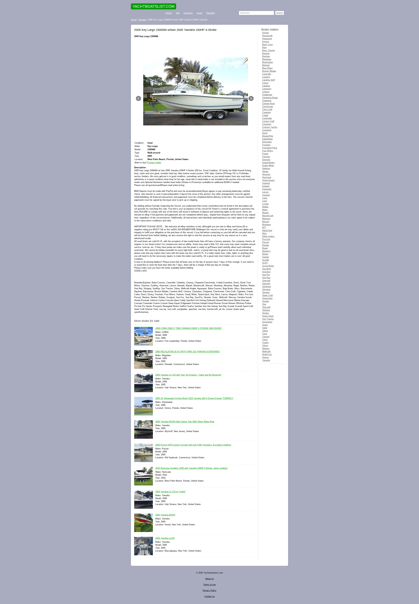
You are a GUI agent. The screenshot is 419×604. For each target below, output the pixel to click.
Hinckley (266, 174)
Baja (264, 47)
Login (199, 13)
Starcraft (266, 307)
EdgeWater (267, 139)
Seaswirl (266, 283)
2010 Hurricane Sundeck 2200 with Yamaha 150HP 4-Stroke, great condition (191, 468)
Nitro (264, 233)
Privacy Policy (209, 590)
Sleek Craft (267, 295)
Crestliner (266, 124)
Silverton (266, 289)
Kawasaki (266, 189)
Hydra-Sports (268, 180)
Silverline (266, 286)
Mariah (265, 212)
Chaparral (266, 100)
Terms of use (209, 584)
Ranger (265, 245)
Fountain (266, 145)
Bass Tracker (268, 50)
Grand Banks (268, 162)
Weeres (265, 348)
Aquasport (267, 38)
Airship (265, 32)
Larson (265, 192)
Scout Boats (268, 266)
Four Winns (267, 151)
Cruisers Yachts (269, 127)
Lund (264, 201)
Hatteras (266, 168)
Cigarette (266, 112)
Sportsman (267, 298)
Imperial (266, 183)
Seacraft (266, 280)
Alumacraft (267, 35)
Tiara (264, 333)
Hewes (265, 171)
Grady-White (268, 165)
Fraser (265, 153)
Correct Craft (268, 121)
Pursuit (265, 242)
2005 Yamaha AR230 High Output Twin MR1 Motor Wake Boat (184, 421)
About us (209, 578)
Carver (265, 83)
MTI (264, 227)
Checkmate (267, 106)
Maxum (265, 221)
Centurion (266, 89)
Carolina (266, 77)
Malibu (265, 207)
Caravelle (266, 74)
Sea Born (266, 269)
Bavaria (265, 53)
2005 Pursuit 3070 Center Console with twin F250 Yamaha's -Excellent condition (193, 445)
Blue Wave (267, 68)
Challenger (267, 94)
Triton (265, 339)
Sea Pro (266, 274)
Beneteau (266, 59)
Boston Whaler (269, 71)
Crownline (266, 130)
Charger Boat (268, 103)
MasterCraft (267, 215)
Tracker (265, 336)
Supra (265, 325)
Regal (265, 248)
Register (210, 13)
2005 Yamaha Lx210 (165, 538)
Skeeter (266, 292)
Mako (264, 210)
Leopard (266, 195)
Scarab (265, 260)
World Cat (267, 354)
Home (169, 13)
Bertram (266, 65)
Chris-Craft (267, 109)
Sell (178, 13)
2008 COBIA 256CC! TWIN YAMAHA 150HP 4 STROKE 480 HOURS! (188, 328)
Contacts (188, 13)
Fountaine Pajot (269, 148)
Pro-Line (266, 239)
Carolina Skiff (268, 80)
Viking (265, 345)
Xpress (265, 357)
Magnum (266, 218)
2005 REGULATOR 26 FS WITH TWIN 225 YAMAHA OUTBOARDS (187, 351)
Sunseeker (267, 322)
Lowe (264, 198)
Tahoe (265, 331)
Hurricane (266, 177)
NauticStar (267, 230)
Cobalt (265, 115)
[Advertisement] (194, 47)
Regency (266, 251)
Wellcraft (266, 351)
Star (264, 304)
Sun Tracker (268, 319)
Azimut (265, 41)
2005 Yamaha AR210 (165, 515)
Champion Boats (270, 97)
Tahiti (264, 328)
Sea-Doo (266, 272)
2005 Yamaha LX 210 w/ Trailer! (170, 491)
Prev (138, 98)
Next (251, 98)
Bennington (267, 62)
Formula (266, 156)
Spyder (265, 301)
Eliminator (267, 142)
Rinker (265, 254)
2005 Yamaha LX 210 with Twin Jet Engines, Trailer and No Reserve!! (188, 375)
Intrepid (265, 186)
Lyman (265, 204)
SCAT (265, 263)
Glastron (266, 159)
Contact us (209, 596)
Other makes (268, 236)
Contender (267, 118)
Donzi (265, 133)
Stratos (265, 313)
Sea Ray (266, 277)
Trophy (265, 342)
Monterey (266, 224)
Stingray (266, 310)
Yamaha (266, 360)
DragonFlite (267, 136)
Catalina (266, 86)
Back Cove (267, 44)
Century (266, 92)
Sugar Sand (267, 316)
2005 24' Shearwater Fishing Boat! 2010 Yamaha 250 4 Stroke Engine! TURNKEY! (194, 398)
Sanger (265, 257)
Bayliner (266, 56)
